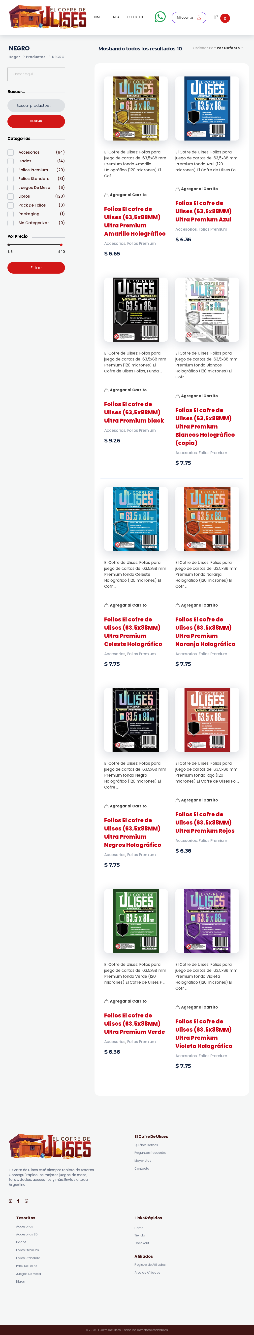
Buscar (36, 121)
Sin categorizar (34, 222)
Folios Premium (141, 243)
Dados (25, 161)
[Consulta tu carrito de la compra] (216, 17)
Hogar (14, 56)
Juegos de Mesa (34, 187)
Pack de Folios (32, 205)
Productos (35, 56)
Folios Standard (34, 178)
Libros (24, 196)
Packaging (29, 213)
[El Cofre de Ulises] (48, 17)
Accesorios (115, 243)
